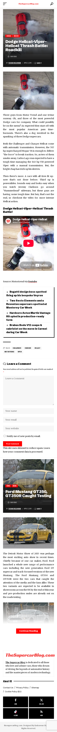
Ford (8, 486)
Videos (16, 36)
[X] (41, 702)
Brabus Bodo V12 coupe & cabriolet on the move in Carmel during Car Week (26, 329)
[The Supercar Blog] (28, 4)
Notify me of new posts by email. (23, 436)
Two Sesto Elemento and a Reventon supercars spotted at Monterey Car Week (26, 304)
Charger (28, 348)
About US (7, 681)
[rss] (41, 713)
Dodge (9, 36)
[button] (5, 4)
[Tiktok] (15, 713)
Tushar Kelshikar (14, 63)
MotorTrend (9, 351)
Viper (20, 351)
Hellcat (37, 348)
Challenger (17, 348)
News (15, 486)
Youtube (32, 281)
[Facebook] (15, 702)
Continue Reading (28, 631)
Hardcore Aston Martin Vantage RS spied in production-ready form (28, 316)
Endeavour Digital (42, 725)
